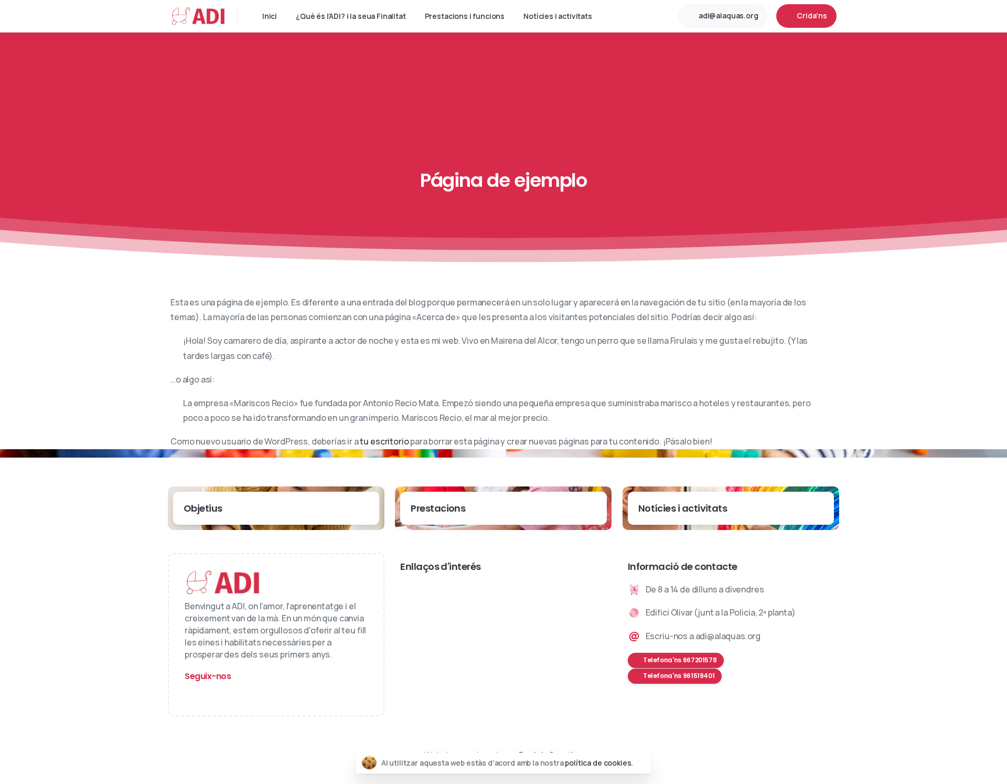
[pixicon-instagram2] (195, 695)
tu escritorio (384, 441)
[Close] (641, 763)
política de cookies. (599, 763)
